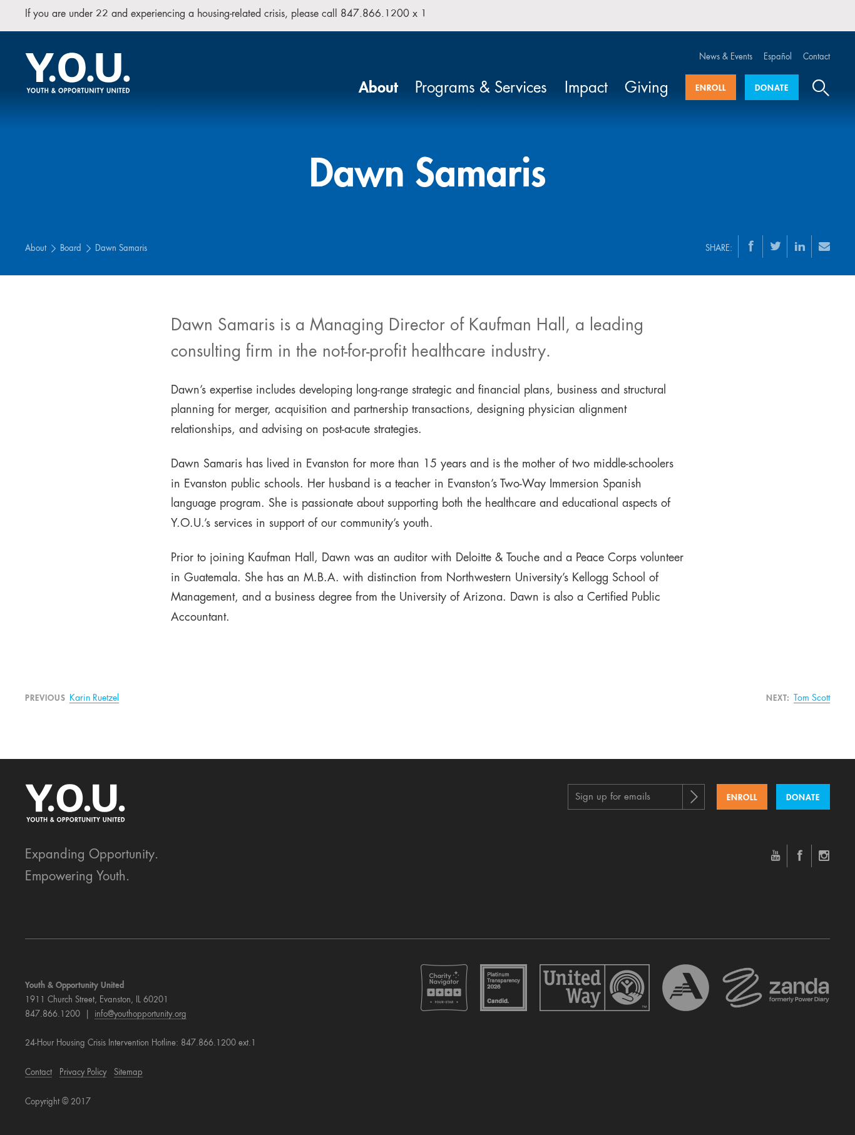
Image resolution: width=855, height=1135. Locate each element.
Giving (646, 88)
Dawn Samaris (121, 249)
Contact (816, 57)
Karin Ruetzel (94, 698)
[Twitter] (775, 246)
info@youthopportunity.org (141, 1014)
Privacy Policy (82, 1073)
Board (70, 249)
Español (778, 57)
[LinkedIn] (800, 246)
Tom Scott (812, 698)
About (378, 88)
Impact (586, 88)
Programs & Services (481, 88)
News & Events (725, 57)
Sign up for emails (612, 797)
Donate (772, 88)
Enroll (710, 88)
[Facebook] (751, 246)
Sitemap (128, 1073)
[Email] (824, 246)
